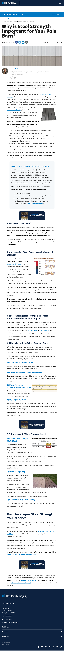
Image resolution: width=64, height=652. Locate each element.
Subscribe (56, 14)
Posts (4, 22)
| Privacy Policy (6, 644)
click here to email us (28, 580)
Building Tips (12, 22)
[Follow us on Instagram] (53, 647)
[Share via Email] (26, 42)
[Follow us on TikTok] (61, 647)
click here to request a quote (21, 583)
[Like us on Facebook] (38, 647)
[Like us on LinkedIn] (57, 647)
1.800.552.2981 (8, 616)
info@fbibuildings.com (11, 622)
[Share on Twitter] (19, 42)
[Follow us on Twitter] (49, 647)
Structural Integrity (26, 22)
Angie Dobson (15, 69)
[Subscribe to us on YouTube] (42, 647)
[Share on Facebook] (16, 42)
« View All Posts (7, 19)
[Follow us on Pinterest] (46, 647)
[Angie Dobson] (5, 71)
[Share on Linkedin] (23, 42)
